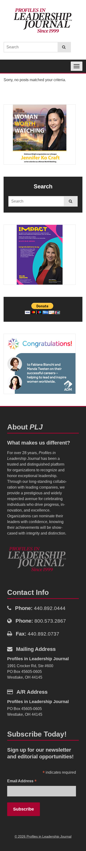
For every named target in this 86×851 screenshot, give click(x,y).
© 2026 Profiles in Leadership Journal (43, 836)
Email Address (22, 781)
